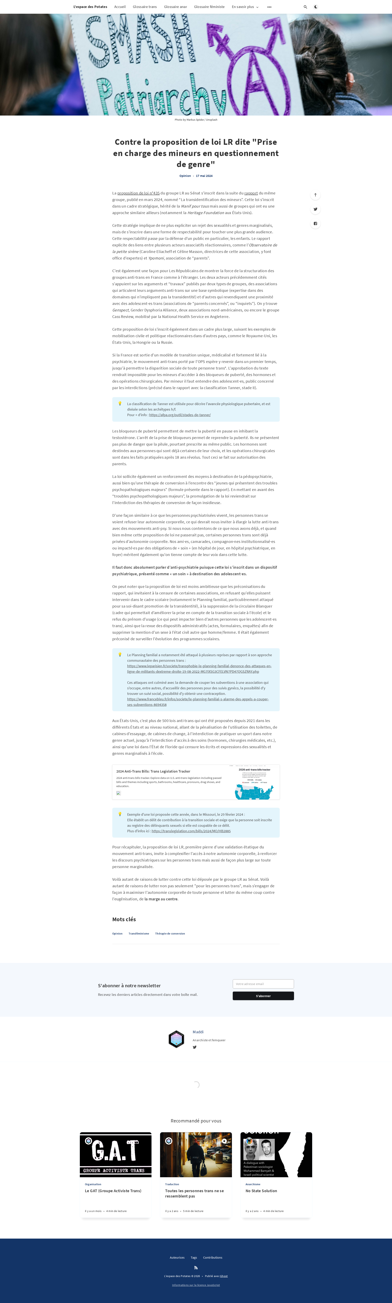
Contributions (212, 1257)
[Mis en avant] (224, 1141)
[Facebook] (315, 223)
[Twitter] (315, 209)
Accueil (120, 6)
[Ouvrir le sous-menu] (269, 7)
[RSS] (196, 1268)
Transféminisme (139, 933)
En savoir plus (243, 7)
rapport (251, 192)
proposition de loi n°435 (138, 192)
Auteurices (177, 1257)
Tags (194, 1257)
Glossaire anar (175, 6)
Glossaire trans (145, 6)
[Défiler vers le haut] (315, 195)
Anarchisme (253, 1184)
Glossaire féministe (209, 6)
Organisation (93, 1184)
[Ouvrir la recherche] (305, 7)
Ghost (224, 1276)
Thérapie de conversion (170, 933)
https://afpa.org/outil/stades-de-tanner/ (180, 414)
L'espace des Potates (90, 6)
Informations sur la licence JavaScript (196, 1285)
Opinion (185, 175)
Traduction (172, 1184)
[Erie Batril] (249, 1141)
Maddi (198, 1031)
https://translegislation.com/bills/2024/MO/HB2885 (191, 831)
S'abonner (263, 996)
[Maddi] (176, 1039)
